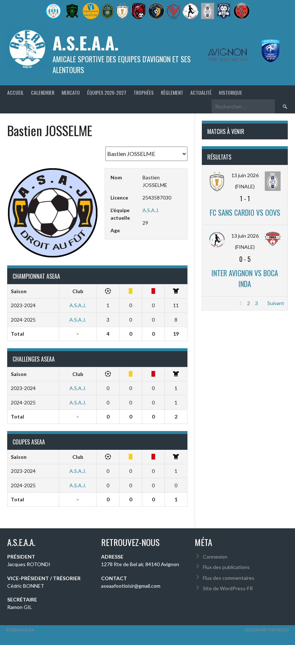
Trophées (143, 92)
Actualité (201, 92)
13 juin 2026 (245, 175)
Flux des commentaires (228, 578)
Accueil (15, 92)
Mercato (71, 92)
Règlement (172, 92)
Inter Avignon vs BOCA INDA (245, 278)
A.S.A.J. (150, 210)
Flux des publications (226, 567)
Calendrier (42, 92)
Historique (230, 92)
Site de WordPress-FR (228, 588)
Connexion (215, 557)
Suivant (275, 303)
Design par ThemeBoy (267, 629)
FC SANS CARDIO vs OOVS (245, 212)
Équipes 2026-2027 (106, 92)
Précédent (217, 303)
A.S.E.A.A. (86, 42)
